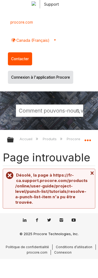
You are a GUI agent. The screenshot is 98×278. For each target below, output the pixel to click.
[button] (78, 110)
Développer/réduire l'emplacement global (87, 138)
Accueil (26, 139)
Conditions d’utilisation (74, 247)
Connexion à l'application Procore (40, 77)
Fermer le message (91, 173)
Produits (50, 139)
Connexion (63, 252)
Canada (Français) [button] (32, 40)
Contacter (20, 59)
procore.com (21, 22)
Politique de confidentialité (27, 247)
